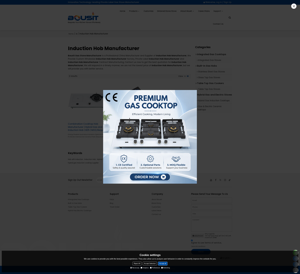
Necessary (135, 268)
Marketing (166, 268)
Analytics (145, 268)
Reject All (137, 263)
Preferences (156, 268)
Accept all (162, 263)
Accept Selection (150, 263)
